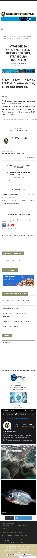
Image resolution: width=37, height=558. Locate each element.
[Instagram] (33, 405)
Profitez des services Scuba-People (12, 532)
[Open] (18, 391)
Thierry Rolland (21, 63)
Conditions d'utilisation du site (22, 555)
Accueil (4, 36)
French (23, 556)
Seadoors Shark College (10, 326)
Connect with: (7, 222)
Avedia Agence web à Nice (19, 535)
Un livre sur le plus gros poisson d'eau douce (17, 321)
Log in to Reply (31, 194)
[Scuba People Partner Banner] (18, 276)
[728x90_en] (18, 70)
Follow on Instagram (25, 518)
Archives (12, 36)
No (10, 555)
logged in (14, 220)
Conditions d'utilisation (23, 525)
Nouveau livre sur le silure (10, 308)
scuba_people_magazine (10, 376)
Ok (7, 555)
